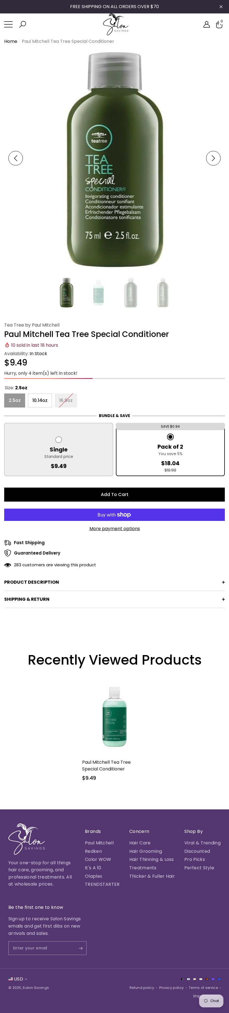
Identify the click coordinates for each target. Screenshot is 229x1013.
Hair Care (140, 843)
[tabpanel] (114, 732)
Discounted (197, 851)
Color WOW (98, 859)
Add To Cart (114, 494)
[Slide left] (15, 158)
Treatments (143, 868)
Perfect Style (199, 868)
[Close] (221, 6)
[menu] (8, 24)
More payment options (114, 528)
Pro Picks (194, 859)
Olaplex (93, 876)
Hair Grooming (145, 851)
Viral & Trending (202, 843)
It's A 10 (93, 868)
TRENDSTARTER (102, 884)
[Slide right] (213, 158)
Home (10, 41)
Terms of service (203, 987)
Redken (93, 851)
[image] (26, 839)
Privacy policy (171, 987)
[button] (22, 24)
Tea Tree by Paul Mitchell (31, 325)
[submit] (76, 948)
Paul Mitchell (99, 843)
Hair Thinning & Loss (151, 859)
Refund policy (142, 987)
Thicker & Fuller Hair (152, 876)
